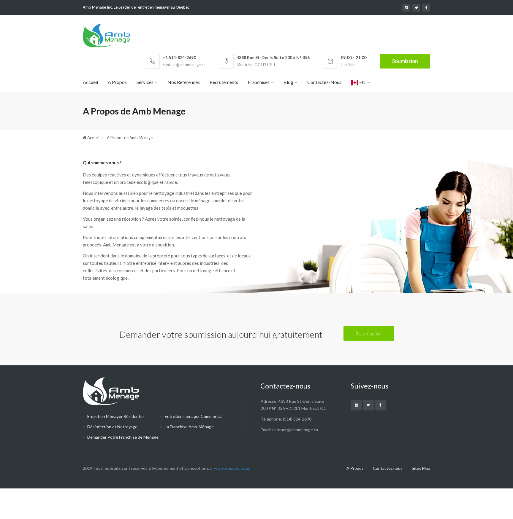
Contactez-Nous (324, 82)
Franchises (259, 82)
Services (145, 82)
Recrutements (224, 82)
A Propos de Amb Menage (129, 137)
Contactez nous (388, 468)
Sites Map (421, 468)
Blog (288, 82)
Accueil (90, 82)
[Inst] (356, 405)
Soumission (405, 61)
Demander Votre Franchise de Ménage (123, 437)
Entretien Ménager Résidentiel (116, 416)
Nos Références (183, 82)
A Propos (117, 82)
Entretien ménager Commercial (193, 416)
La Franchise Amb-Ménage (189, 426)
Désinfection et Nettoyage (112, 426)
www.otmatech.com (232, 468)
